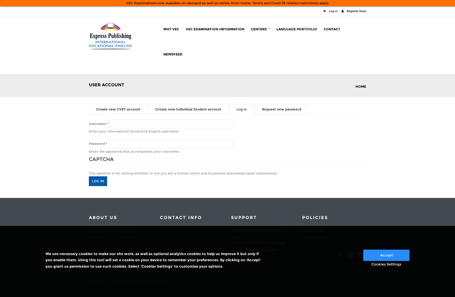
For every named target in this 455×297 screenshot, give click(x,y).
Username (99, 124)
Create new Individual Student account (188, 109)
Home (360, 86)
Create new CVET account (118, 109)
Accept (386, 255)
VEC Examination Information (215, 29)
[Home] (110, 35)
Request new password (281, 109)
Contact (332, 29)
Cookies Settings (386, 264)
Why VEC (171, 29)
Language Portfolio (297, 29)
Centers (259, 29)
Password (98, 144)
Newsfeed (172, 54)
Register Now (356, 11)
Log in (333, 11)
